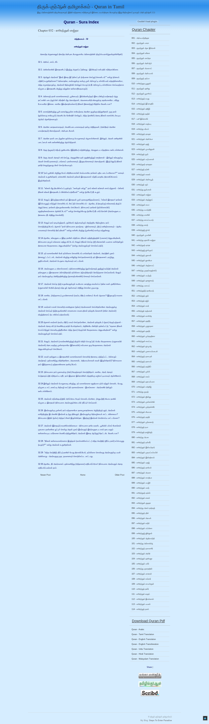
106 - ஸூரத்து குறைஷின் (142, 569)
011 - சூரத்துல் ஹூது (141, 88)
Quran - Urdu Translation (142, 649)
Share (149, 667)
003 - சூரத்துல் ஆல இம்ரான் (143, 48)
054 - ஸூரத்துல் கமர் (140, 306)
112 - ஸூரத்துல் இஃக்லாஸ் (143, 599)
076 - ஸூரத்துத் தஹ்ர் (141, 417)
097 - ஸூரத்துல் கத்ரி (140, 523)
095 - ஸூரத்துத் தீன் (140, 513)
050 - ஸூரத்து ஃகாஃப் (141, 286)
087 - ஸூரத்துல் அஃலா (141, 473)
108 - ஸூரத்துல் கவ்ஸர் (141, 579)
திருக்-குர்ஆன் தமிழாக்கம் (161, 717)
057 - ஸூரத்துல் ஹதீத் (141, 321)
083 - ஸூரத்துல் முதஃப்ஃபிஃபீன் (145, 452)
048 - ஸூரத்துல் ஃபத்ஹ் (141, 275)
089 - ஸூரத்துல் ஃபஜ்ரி (141, 483)
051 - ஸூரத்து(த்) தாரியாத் (143, 291)
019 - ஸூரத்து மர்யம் (140, 129)
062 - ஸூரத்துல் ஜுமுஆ (142, 346)
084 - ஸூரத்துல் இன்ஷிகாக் (143, 457)
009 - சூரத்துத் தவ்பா (141, 78)
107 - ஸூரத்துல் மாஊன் (142, 574)
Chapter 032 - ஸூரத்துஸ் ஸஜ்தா (58, 30)
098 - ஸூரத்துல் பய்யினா (142, 528)
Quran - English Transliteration (145, 644)
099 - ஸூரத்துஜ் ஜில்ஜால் (142, 533)
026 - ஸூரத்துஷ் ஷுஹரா (142, 164)
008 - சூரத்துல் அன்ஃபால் (142, 73)
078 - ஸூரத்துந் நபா (140, 427)
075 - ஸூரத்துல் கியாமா (142, 412)
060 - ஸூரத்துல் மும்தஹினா (143, 336)
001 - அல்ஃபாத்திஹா (140, 38)
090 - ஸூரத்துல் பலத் (140, 488)
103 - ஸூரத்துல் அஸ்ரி (141, 553)
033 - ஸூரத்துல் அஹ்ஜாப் (142, 200)
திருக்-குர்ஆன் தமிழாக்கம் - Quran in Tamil (80, 6)
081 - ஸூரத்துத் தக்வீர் (141, 442)
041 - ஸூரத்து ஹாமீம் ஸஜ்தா (144, 240)
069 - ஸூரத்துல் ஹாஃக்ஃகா (143, 382)
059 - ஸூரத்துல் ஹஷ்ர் (141, 331)
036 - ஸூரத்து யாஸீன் (141, 215)
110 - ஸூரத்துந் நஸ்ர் (140, 589)
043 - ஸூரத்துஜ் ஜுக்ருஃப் (142, 250)
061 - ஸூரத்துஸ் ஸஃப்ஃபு (142, 341)
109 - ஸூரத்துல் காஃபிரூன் (143, 584)
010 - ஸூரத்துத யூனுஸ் (141, 83)
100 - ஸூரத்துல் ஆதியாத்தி (143, 538)
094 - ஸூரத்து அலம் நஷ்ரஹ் (143, 508)
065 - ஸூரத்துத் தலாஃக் (142, 361)
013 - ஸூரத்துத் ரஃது (140, 99)
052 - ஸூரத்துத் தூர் (140, 296)
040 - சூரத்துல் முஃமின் (141, 235)
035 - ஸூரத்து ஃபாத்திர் (141, 210)
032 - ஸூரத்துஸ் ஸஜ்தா (141, 195)
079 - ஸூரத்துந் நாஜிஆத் (142, 432)
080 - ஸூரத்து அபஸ (140, 437)
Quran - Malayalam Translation (145, 659)
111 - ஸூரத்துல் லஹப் (141, 594)
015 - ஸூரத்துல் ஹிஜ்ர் (141, 109)
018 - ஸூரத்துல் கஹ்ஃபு (141, 124)
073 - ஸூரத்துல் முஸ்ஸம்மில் (143, 402)
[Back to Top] (205, 718)
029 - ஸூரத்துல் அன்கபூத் (142, 179)
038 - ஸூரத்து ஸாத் (140, 225)
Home (82, 475)
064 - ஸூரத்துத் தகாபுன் (142, 356)
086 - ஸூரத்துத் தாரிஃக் (142, 468)
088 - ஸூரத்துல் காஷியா (142, 478)
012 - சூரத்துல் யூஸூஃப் (142, 94)
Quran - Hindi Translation (143, 654)
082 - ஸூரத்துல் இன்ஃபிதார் (143, 447)
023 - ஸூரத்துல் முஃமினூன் (143, 149)
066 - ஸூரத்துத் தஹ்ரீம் (141, 366)
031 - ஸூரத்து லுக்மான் (141, 190)
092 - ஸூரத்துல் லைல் (141, 498)
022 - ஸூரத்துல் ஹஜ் (140, 144)
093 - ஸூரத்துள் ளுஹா (141, 503)
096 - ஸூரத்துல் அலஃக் (141, 518)
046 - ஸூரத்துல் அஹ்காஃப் (143, 265)
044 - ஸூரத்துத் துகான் (141, 255)
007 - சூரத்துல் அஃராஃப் (142, 68)
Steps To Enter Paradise (160, 720)
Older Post (119, 475)
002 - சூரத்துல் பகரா (140, 43)
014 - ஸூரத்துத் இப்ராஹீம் (142, 104)
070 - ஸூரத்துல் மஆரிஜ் (141, 387)
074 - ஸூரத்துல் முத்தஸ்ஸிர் (143, 407)
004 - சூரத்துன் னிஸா (141, 53)
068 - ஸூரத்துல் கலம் (140, 377)
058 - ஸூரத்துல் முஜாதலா (142, 326)
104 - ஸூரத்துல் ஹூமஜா (142, 559)
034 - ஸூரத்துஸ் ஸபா (140, 205)
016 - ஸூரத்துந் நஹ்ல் (141, 114)
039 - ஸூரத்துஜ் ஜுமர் (141, 230)
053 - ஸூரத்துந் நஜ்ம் (140, 301)
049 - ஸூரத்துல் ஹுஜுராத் (143, 281)
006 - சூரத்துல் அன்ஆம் (142, 63)
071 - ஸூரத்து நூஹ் (140, 392)
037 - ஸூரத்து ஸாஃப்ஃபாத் (143, 220)
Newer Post (45, 475)
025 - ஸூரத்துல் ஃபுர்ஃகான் (143, 159)
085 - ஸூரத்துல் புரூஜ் (141, 462)
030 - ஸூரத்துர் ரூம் (140, 184)
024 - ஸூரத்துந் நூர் (140, 154)
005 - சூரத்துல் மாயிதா (141, 58)
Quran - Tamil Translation (143, 634)
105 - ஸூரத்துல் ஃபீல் (140, 564)
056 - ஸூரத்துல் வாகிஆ (142, 316)
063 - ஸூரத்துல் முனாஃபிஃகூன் (145, 351)
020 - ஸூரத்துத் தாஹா (141, 134)
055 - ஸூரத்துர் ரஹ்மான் (142, 311)
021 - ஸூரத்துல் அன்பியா (142, 139)
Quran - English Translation (144, 639)
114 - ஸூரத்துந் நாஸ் (140, 609)
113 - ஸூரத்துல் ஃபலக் (141, 604)
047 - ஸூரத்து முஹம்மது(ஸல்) (144, 270)
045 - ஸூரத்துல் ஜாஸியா (142, 260)
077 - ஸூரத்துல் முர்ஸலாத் (143, 422)
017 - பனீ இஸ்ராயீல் (140, 119)
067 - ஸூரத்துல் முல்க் (141, 372)
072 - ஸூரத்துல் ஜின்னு (141, 397)
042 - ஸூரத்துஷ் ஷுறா (141, 245)
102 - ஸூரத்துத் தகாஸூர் (142, 548)
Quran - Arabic (138, 629)
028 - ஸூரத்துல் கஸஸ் (141, 174)
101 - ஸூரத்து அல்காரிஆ (142, 543)
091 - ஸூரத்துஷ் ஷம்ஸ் (141, 493)
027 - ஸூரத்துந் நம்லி (140, 169)
